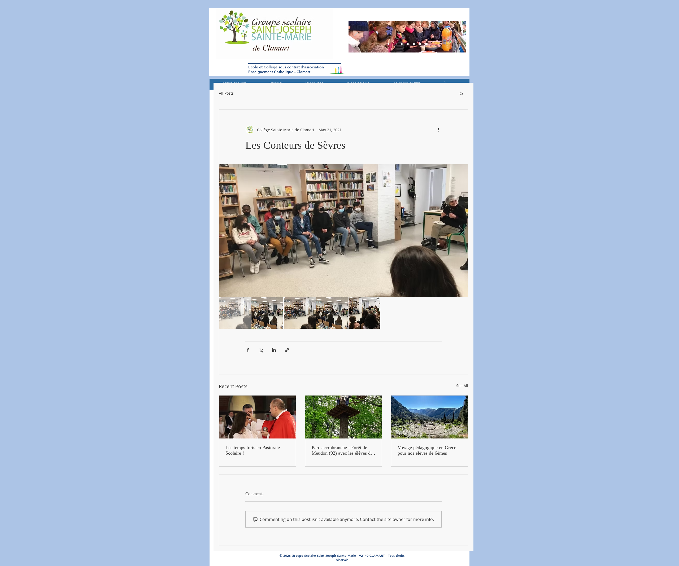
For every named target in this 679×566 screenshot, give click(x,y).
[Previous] (356, 37)
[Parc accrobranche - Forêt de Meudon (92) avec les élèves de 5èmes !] (343, 417)
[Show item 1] (235, 313)
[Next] (458, 37)
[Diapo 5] (394, 44)
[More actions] (438, 129)
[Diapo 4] (414, 44)
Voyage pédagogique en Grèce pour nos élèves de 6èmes (427, 450)
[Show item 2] (267, 313)
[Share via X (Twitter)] (260, 350)
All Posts (226, 93)
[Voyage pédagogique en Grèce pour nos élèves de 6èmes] (429, 417)
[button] (461, 93)
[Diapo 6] (401, 44)
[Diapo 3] (388, 44)
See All (462, 385)
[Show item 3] (300, 313)
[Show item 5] (364, 313)
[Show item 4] (332, 313)
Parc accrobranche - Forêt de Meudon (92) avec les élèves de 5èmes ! (342, 450)
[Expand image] (343, 230)
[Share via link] (286, 350)
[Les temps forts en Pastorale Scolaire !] (257, 417)
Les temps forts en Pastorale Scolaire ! (252, 450)
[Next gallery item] (462, 231)
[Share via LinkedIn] (273, 350)
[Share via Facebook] (247, 350)
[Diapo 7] (426, 44)
